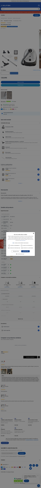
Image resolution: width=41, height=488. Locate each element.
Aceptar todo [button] (25, 251)
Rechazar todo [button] (16, 251)
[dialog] (20, 244)
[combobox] (33, 233)
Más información (22, 240)
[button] (20, 254)
